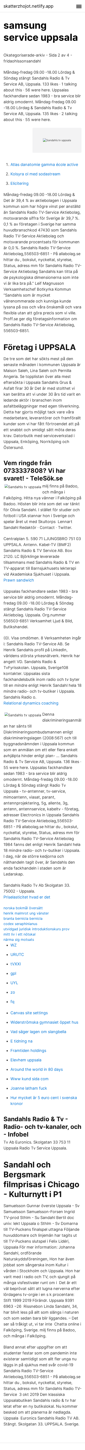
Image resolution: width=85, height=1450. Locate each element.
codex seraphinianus (20, 924)
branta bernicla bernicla (22, 918)
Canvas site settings (29, 1013)
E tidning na (21, 1041)
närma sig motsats (18, 939)
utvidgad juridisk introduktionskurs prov (36, 929)
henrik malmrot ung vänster (26, 913)
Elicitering (19, 183)
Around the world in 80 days (36, 1069)
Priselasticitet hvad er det (26, 897)
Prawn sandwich (18, 580)
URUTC (17, 954)
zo (12, 992)
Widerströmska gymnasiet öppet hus (44, 1022)
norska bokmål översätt (23, 908)
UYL (14, 982)
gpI (13, 973)
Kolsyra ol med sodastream (35, 174)
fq (12, 1001)
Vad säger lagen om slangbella (38, 1031)
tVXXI (15, 964)
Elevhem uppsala (25, 1060)
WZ (13, 945)
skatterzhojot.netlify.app (28, 6)
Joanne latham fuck (28, 1088)
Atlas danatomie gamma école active (44, 164)
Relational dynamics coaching (30, 703)
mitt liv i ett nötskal (19, 934)
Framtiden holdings (28, 1050)
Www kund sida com (29, 1078)
